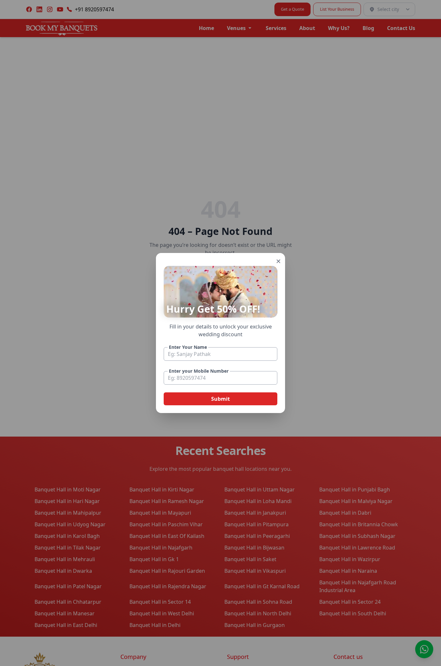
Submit (220, 398)
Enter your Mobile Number (199, 371)
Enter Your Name (188, 347)
